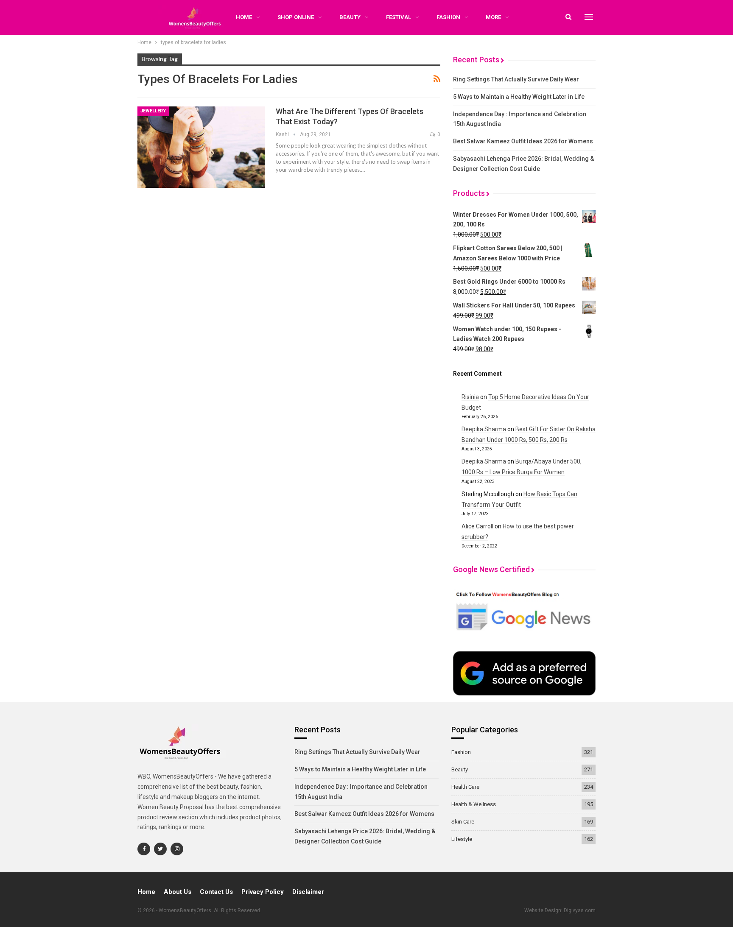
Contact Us (216, 892)
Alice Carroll (477, 526)
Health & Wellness (473, 804)
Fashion (448, 17)
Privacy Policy (262, 892)
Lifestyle (461, 839)
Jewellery (153, 111)
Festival (398, 17)
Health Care (465, 787)
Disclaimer (308, 892)
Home (146, 892)
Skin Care (462, 821)
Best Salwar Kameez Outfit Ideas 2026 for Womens (523, 141)
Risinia (470, 397)
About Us (177, 892)
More (493, 17)
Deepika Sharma (484, 429)
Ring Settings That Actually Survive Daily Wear (516, 79)
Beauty (350, 17)
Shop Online (295, 17)
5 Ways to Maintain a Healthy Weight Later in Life (519, 96)
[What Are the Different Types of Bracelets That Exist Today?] (201, 147)
